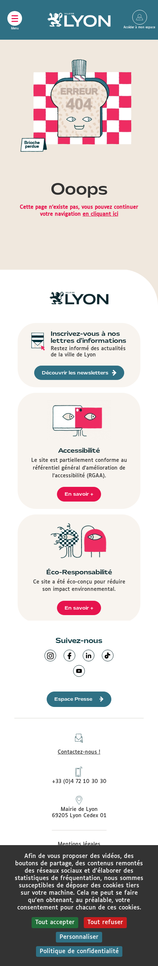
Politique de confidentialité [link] (79, 951)
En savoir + (79, 494)
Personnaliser (79, 937)
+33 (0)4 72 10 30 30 (79, 781)
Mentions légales (79, 844)
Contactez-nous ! (79, 752)
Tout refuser (105, 922)
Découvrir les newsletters (75, 373)
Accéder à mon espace (139, 17)
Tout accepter (55, 922)
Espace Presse (73, 699)
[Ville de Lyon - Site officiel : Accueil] (79, 19)
